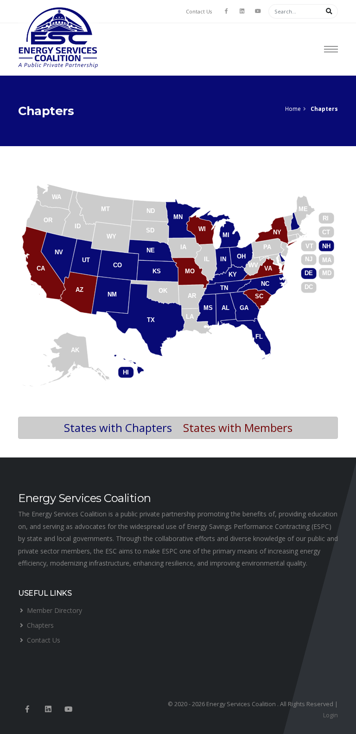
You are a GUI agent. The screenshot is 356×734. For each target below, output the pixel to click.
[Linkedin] (48, 709)
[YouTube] (257, 11)
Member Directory (54, 610)
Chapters (40, 625)
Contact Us (199, 11)
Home (293, 108)
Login (330, 715)
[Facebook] (226, 11)
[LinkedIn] (241, 11)
